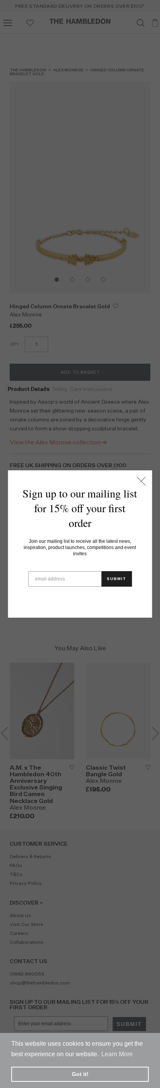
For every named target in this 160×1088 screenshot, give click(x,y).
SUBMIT (116, 579)
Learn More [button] (117, 1054)
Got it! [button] (80, 1074)
